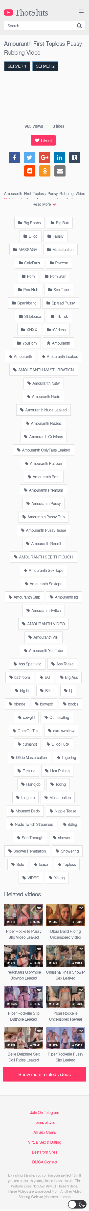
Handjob (33, 784)
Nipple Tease (65, 811)
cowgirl (28, 717)
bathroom (21, 677)
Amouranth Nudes (45, 423)
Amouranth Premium (45, 490)
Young (59, 878)
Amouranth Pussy (45, 503)
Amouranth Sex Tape (46, 570)
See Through (32, 837)
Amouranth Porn (46, 476)
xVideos (58, 329)
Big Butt (62, 223)
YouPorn (29, 343)
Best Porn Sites (44, 1152)
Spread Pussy (63, 303)
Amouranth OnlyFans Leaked (45, 450)
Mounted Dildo (27, 811)
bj (70, 690)
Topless (69, 864)
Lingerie (28, 797)
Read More (42, 204)
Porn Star (57, 276)
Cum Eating (59, 717)
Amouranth (60, 343)
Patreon (61, 263)
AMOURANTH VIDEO (45, 624)
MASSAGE (27, 249)
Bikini (49, 690)
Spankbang (27, 303)
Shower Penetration (29, 851)
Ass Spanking (30, 664)
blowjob (46, 704)
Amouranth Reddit (45, 543)
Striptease (32, 316)
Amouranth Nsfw (45, 383)
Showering (69, 851)
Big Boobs (32, 223)
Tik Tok (61, 316)
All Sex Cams (44, 1132)
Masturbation (62, 249)
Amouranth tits (66, 597)
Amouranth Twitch (45, 610)
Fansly (58, 236)
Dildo (33, 236)
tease (43, 864)
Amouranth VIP (46, 637)
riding (72, 824)
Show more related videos (44, 1074)
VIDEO (32, 878)
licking (60, 784)
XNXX (31, 329)
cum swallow (63, 730)
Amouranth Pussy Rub (45, 517)
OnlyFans (31, 263)
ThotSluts (30, 12)
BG (47, 677)
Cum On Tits (27, 730)
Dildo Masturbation (31, 757)
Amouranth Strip (26, 597)
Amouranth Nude (45, 396)
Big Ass (71, 677)
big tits (24, 690)
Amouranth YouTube (45, 650)
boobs (72, 704)
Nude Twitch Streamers (33, 824)
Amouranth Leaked (62, 356)
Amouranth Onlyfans (45, 436)
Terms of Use (44, 1122)
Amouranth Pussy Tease (45, 530)
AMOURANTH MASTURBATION (45, 370)
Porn (30, 276)
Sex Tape (60, 289)
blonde (19, 704)
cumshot (29, 744)
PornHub (30, 289)
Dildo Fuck (60, 744)
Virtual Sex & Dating (44, 1142)
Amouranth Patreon (45, 463)
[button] (77, 1204)
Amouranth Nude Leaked (45, 410)
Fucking (28, 771)
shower (63, 837)
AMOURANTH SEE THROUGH (45, 557)
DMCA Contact (44, 1162)
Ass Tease (64, 664)
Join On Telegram (44, 1112)
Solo (20, 864)
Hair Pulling (59, 771)
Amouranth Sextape (45, 583)
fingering (68, 757)
